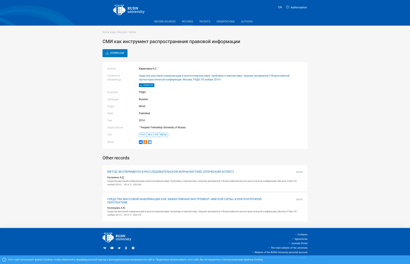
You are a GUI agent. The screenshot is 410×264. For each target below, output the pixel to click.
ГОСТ (143, 134)
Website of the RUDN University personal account (281, 252)
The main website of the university (289, 247)
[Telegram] (150, 142)
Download (117, 52)
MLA (150, 134)
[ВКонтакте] (141, 142)
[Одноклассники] (145, 142)
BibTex (163, 134)
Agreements (301, 239)
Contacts (303, 234)
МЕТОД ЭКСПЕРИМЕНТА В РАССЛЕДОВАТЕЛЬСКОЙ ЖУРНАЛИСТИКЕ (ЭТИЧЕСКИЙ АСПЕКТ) (170, 171)
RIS (156, 134)
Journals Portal (299, 243)
